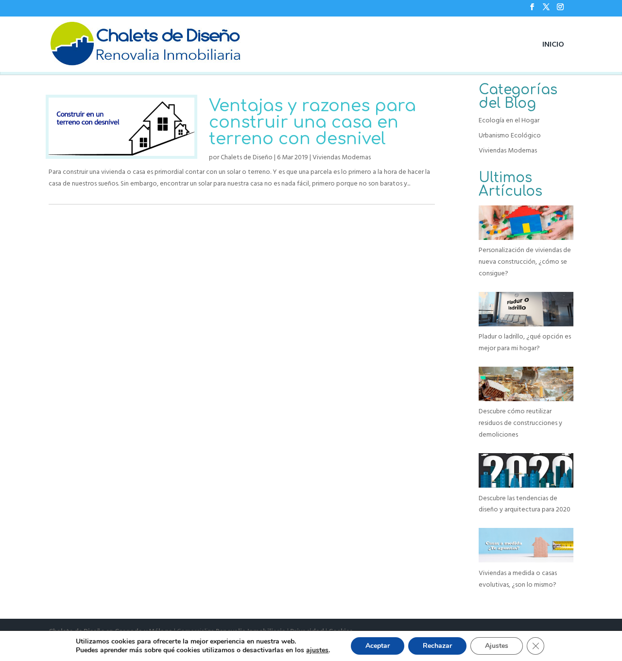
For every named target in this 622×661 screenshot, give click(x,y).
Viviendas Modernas (341, 157)
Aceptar (377, 645)
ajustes (317, 650)
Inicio (553, 44)
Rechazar (437, 645)
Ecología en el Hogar (509, 120)
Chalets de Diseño (247, 157)
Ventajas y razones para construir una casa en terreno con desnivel (312, 122)
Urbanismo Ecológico (510, 135)
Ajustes (496, 645)
